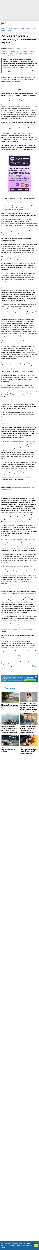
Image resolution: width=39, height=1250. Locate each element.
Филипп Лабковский (9, 51)
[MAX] (15, 23)
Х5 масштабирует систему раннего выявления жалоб (9, 706)
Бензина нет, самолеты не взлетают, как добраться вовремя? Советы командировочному (28, 729)
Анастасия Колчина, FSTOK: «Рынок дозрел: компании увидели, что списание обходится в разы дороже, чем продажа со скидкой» (28, 707)
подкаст (32, 51)
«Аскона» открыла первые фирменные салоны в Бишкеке (9, 750)
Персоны (9, 28)
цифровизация (23, 53)
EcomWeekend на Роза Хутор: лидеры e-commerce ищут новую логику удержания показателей (9, 729)
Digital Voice (26, 51)
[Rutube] (25, 23)
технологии (15, 53)
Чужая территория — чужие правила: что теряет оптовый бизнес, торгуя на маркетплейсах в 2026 (28, 750)
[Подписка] (29, 23)
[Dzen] (19, 23)
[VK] (12, 23)
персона (9, 53)
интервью (4, 53)
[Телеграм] (8, 23)
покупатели (31, 53)
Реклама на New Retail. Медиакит (19, 194)
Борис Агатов (19, 51)
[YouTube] (22, 23)
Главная (3, 28)
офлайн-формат (11, 56)
